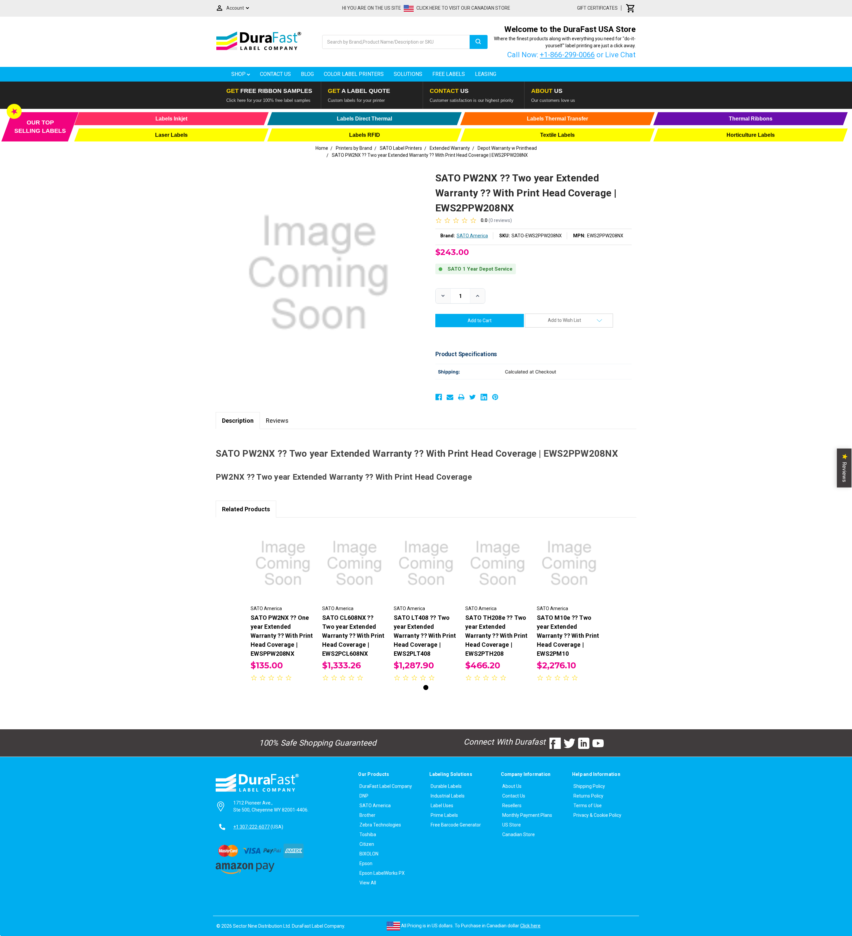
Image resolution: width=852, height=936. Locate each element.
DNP (363, 796)
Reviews (277, 420)
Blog (307, 74)
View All (367, 882)
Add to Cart (283, 569)
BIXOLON (368, 853)
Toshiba (367, 834)
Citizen (366, 844)
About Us (512, 786)
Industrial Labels (448, 796)
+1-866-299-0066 (567, 55)
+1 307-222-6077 (251, 826)
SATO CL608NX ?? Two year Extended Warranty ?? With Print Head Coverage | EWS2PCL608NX (353, 635)
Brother (367, 815)
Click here (530, 925)
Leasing (485, 74)
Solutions (408, 74)
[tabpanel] (283, 604)
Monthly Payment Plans (527, 815)
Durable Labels (446, 786)
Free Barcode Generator (456, 824)
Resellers (512, 805)
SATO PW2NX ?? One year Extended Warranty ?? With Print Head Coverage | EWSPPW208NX (282, 635)
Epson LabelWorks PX (382, 873)
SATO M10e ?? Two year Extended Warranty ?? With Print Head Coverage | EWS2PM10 (568, 635)
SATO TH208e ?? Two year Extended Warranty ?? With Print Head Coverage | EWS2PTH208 (496, 635)
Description (238, 420)
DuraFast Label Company (385, 786)
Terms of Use (587, 805)
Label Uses (442, 805)
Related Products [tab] (246, 509)
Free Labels (448, 74)
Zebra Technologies (380, 824)
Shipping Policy (589, 786)
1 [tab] (425, 687)
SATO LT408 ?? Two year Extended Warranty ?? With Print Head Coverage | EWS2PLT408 (425, 635)
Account (235, 8)
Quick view (283, 557)
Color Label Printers (354, 74)
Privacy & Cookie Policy (597, 815)
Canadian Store (518, 834)
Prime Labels (444, 815)
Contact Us (275, 74)
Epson (365, 863)
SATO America (375, 805)
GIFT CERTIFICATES (597, 8)
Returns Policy (588, 796)
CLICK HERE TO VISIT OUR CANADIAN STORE (463, 8)
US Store (511, 824)
